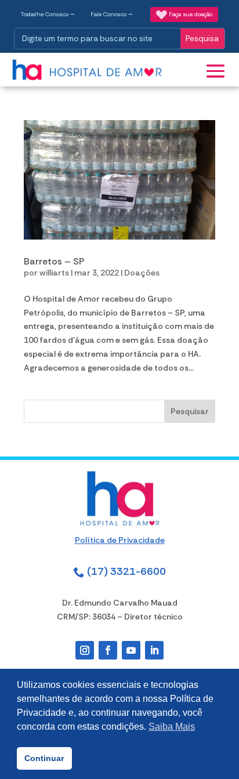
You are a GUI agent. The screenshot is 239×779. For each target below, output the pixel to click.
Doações (142, 272)
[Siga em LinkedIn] (154, 650)
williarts (54, 272)
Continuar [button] (44, 758)
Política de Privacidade (120, 540)
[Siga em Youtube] (131, 650)
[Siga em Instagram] (84, 650)
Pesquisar (190, 411)
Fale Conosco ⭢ (111, 14)
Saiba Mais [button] (172, 726)
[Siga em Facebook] (108, 650)
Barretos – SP (54, 261)
